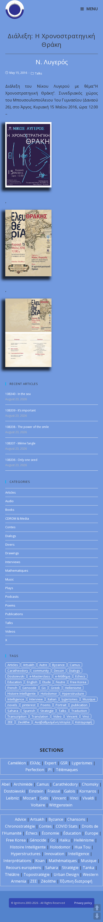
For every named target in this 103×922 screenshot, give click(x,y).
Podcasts (12, 596)
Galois (69, 791)
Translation (40, 716)
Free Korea (78, 682)
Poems (10, 605)
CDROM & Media (17, 518)
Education (14, 682)
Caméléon (17, 763)
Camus (75, 665)
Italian (52, 699)
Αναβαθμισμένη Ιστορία (52, 722)
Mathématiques (63, 860)
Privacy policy (83, 903)
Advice (20, 819)
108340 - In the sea (18, 394)
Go (43, 688)
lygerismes (70, 699)
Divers (10, 544)
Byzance (58, 665)
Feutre (60, 682)
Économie (50, 833)
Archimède (23, 784)
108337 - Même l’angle (20, 443)
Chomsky (90, 784)
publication (79, 705)
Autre (43, 665)
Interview (36, 699)
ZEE (10, 722)
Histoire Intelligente (21, 693)
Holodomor (49, 693)
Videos (10, 631)
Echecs (80, 676)
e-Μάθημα (62, 676)
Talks (38, 73)
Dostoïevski (14, 791)
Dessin (59, 670)
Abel (6, 784)
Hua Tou (82, 847)
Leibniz (12, 798)
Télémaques (67, 769)
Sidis (44, 798)
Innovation (54, 853)
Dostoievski (15, 676)
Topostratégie (36, 874)
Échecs (32, 833)
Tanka (88, 867)
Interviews (12, 562)
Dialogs (10, 536)
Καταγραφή (83, 722)
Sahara (12, 711)
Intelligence (15, 699)
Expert (50, 763)
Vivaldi (88, 798)
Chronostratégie (20, 826)
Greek (55, 688)
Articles (10, 492)
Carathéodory (65, 784)
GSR (64, 763)
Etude (46, 682)
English (32, 682)
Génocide (38, 840)
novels (12, 705)
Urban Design (66, 874)
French (12, 688)
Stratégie (70, 867)
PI (50, 769)
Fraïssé (53, 791)
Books (9, 509)
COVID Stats (67, 826)
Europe (91, 833)
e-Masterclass (39, 676)
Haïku (64, 840)
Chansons (76, 819)
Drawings (12, 553)
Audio (9, 501)
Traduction (79, 711)
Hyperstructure (73, 693)
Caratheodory (17, 670)
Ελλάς (35, 763)
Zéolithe (48, 881)
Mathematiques (16, 570)
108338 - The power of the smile (27, 427)
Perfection (34, 769)
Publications (14, 614)
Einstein (36, 791)
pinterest (28, 705)
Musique (89, 699)
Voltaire (38, 805)
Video (57, 716)
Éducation (72, 833)
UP (97, 907)
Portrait (61, 705)
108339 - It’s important (20, 410)
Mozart (29, 798)
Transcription (17, 716)
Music (9, 579)
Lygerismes (82, 763)
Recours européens (23, 867)
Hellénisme (84, 840)
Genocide (29, 688)
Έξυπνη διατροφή (76, 881)
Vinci (85, 716)
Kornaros (87, 791)
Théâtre (12, 874)
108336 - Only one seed (21, 460)
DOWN (97, 916)
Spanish (29, 711)
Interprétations (17, 860)
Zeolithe (24, 722)
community (41, 670)
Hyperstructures (25, 853)
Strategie (47, 711)
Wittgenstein (60, 805)
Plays (9, 588)
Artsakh (28, 665)
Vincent (72, 716)
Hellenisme (73, 688)
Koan (40, 860)
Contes (10, 527)
